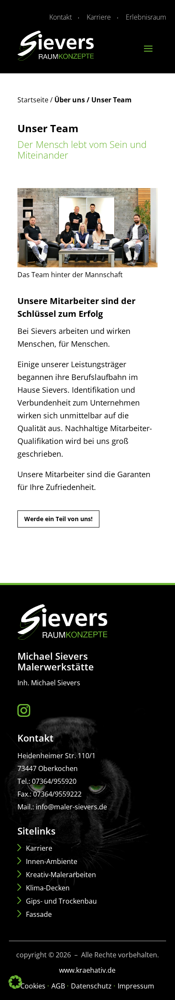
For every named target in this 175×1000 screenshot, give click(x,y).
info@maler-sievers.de (71, 807)
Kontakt (60, 17)
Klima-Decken (48, 888)
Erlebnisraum (146, 17)
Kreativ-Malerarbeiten (61, 874)
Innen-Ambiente (51, 861)
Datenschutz (92, 986)
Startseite (32, 99)
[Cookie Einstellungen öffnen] (15, 986)
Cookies (33, 986)
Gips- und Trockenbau (61, 901)
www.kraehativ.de (87, 970)
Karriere (99, 17)
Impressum (136, 986)
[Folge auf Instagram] (25, 710)
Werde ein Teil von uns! (58, 519)
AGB (59, 986)
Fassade (39, 914)
